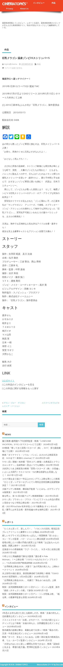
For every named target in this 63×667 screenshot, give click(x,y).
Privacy (9, 8)
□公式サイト (8, 380)
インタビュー (39, 2)
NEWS (8, 434)
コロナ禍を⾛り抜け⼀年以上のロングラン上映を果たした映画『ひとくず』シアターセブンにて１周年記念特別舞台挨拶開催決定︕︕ (31, 482)
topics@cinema (10, 64)
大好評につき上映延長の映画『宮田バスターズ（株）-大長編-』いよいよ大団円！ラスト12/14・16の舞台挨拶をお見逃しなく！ (31, 471)
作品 (53, 2)
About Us (24, 8)
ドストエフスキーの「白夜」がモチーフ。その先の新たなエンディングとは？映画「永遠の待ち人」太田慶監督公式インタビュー (31, 623)
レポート (9, 521)
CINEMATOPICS (14, 3)
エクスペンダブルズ (50, 403)
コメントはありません (13, 68)
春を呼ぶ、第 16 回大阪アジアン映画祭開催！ (23, 496)
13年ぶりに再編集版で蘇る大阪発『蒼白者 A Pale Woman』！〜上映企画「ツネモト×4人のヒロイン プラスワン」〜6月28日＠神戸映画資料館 (30, 559)
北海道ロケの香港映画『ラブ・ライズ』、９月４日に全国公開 (31, 549)
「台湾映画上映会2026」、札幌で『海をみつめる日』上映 (29, 580)
